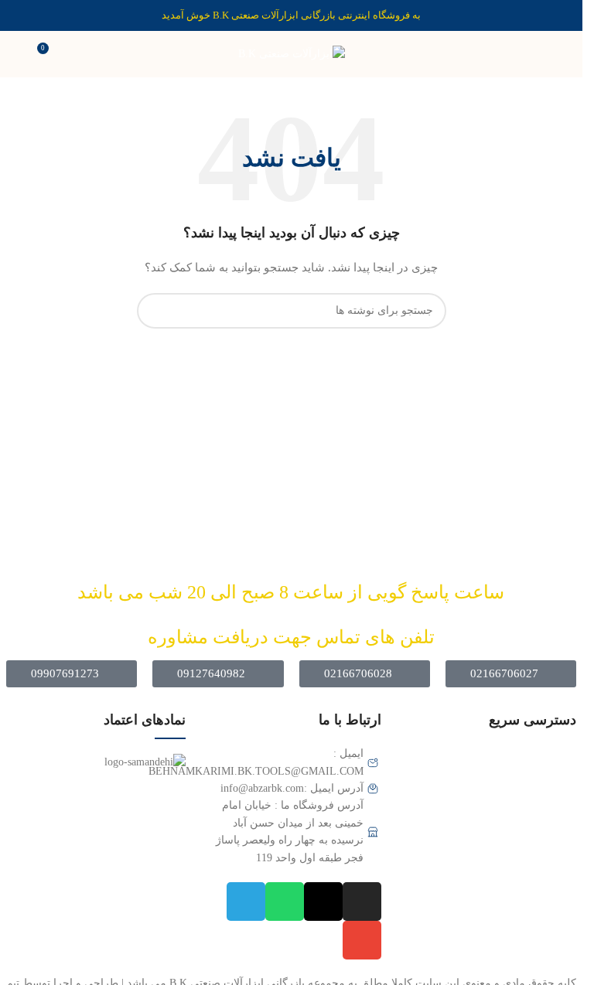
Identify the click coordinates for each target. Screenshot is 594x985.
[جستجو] (154, 311)
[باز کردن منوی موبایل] (565, 54)
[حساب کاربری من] (18, 54)
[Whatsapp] (284, 901)
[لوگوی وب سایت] (291, 53)
